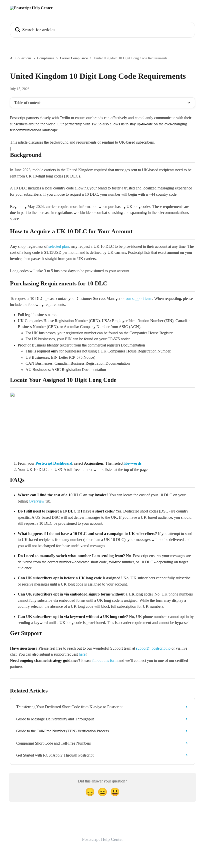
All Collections (20, 58)
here (82, 654)
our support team (139, 298)
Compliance (45, 58)
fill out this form (105, 660)
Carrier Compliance (74, 58)
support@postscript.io (153, 648)
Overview (36, 501)
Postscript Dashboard (54, 463)
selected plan (58, 246)
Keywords (133, 463)
